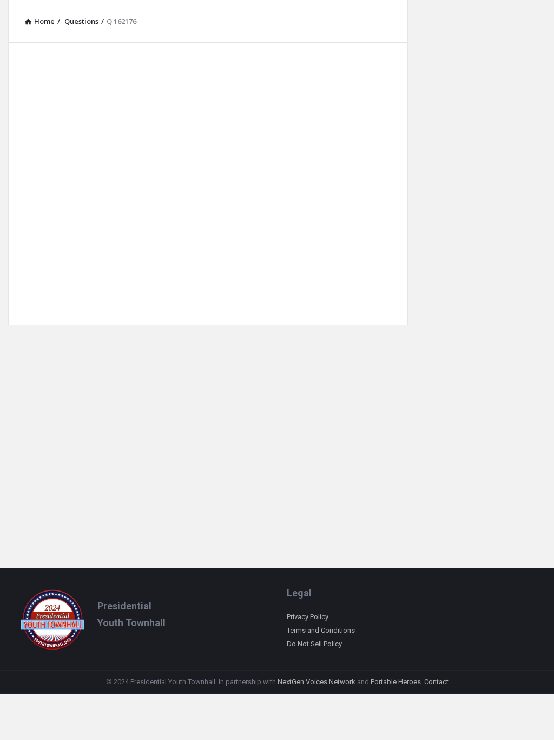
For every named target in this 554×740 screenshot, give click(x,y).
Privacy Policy (307, 617)
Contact (436, 682)
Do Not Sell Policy (314, 644)
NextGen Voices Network (316, 682)
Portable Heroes (396, 682)
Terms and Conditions (321, 630)
